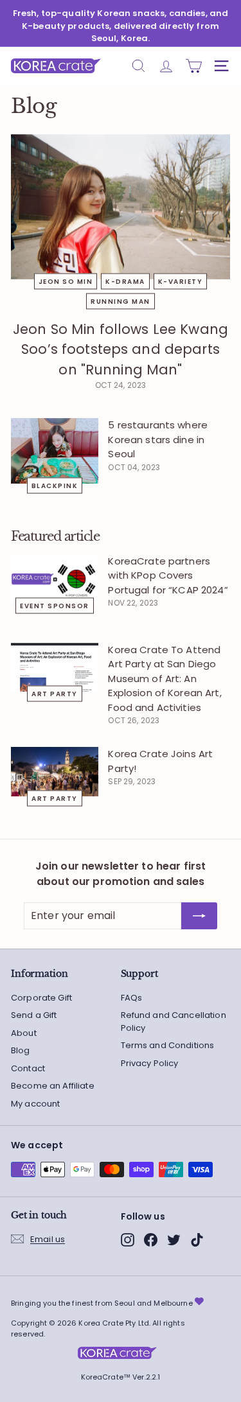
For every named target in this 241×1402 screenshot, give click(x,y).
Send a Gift (34, 1015)
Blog (20, 1050)
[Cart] (194, 66)
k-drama (125, 281)
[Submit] (199, 915)
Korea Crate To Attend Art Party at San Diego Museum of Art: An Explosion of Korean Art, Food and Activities (164, 678)
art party (54, 694)
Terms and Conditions (168, 1045)
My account (35, 1104)
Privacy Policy (150, 1063)
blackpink (54, 486)
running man (120, 301)
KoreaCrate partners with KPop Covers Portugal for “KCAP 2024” (168, 575)
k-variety (180, 281)
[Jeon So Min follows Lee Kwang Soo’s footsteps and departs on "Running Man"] (120, 206)
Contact (28, 1068)
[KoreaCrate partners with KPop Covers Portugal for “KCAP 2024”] (54, 579)
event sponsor (54, 605)
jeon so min (66, 281)
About (24, 1033)
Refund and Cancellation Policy (173, 1021)
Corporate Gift (41, 998)
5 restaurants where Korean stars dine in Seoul (158, 439)
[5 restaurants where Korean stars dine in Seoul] (54, 451)
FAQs (132, 998)
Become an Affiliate (52, 1086)
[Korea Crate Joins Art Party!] (54, 771)
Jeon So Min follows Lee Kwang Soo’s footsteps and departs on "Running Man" (120, 349)
